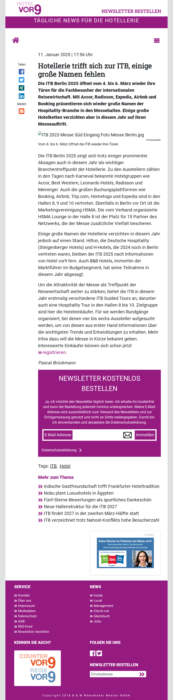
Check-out (101, 611)
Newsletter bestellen (33, 632)
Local (97, 601)
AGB (21, 621)
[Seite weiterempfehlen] (21, 112)
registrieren (54, 352)
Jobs (97, 621)
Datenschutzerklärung (59, 450)
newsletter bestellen (131, 11)
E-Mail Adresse (58, 435)
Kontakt (23, 595)
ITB (53, 466)
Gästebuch (101, 616)
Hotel (65, 466)
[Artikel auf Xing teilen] (21, 89)
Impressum (26, 606)
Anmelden (145, 435)
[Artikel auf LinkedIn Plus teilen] (21, 97)
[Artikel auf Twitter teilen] (21, 81)
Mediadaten (26, 611)
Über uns (24, 601)
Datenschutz (27, 616)
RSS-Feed (24, 626)
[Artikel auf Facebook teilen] (21, 73)
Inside (98, 595)
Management (103, 606)
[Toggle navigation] (157, 41)
